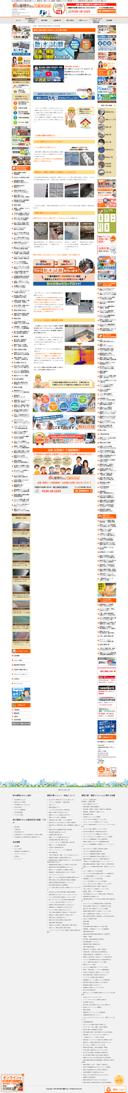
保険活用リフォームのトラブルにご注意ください (108, 574)
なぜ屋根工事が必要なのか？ (107, 340)
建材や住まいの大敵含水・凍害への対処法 (21, 345)
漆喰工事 (108, 127)
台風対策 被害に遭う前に (56, 834)
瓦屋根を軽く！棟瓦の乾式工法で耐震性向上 (95, 952)
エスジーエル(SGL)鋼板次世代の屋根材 (21, 437)
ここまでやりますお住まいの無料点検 (96, 20)
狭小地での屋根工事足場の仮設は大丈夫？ (106, 426)
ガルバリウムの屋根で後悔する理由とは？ (21, 432)
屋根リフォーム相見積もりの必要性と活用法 (61, 869)
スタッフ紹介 (18, 660)
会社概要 (109, 20)
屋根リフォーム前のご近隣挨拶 (57, 817)
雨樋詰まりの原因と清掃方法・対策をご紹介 (61, 915)
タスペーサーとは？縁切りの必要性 (20, 228)
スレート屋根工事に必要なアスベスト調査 (94, 962)
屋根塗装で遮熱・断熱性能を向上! (107, 492)
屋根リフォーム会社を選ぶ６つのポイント (108, 438)
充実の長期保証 (18, 812)
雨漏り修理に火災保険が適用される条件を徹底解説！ (97, 1082)
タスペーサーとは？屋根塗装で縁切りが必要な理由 (97, 903)
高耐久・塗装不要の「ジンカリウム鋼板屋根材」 (96, 969)
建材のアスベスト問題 (21, 375)
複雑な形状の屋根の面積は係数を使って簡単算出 (96, 934)
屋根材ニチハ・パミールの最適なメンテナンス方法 (108, 412)
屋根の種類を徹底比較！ (104, 372)
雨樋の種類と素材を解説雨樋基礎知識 (21, 495)
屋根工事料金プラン (54, 807)
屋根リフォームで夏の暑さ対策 (57, 845)
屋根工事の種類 (106, 105)
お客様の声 (57, 20)
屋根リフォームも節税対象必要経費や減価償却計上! (108, 653)
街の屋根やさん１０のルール (22, 804)
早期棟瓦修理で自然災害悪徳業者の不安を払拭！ (21, 277)
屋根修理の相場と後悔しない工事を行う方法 (106, 349)
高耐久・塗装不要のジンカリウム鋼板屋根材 (21, 446)
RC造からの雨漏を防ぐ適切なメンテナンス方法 (96, 972)
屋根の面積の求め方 (20, 310)
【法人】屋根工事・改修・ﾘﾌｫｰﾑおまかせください (108, 649)
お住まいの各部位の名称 (21, 177)
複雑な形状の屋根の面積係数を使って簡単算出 (21, 314)
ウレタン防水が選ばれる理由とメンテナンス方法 (21, 233)
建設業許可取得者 (19, 665)
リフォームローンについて (56, 874)
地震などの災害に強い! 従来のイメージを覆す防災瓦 (97, 957)
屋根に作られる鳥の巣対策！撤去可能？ (107, 632)
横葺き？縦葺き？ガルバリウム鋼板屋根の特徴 (108, 320)
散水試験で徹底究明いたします (57, 832)
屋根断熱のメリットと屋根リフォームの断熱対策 (21, 490)
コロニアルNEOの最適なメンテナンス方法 (107, 421)
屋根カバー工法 (110, 119)
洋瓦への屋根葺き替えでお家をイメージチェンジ (21, 415)
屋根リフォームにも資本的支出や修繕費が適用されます (64, 877)
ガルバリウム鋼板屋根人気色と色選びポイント (107, 311)
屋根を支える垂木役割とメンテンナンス (21, 456)
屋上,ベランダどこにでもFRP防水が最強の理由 (22, 247)
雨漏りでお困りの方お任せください (58, 812)
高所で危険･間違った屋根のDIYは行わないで (95, 974)
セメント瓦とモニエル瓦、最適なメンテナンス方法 (97, 883)
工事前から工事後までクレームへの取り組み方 (107, 534)
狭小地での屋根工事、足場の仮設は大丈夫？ (95, 831)
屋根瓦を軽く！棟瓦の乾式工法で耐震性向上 (106, 465)
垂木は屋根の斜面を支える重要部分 (58, 885)
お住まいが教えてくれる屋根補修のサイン (107, 363)
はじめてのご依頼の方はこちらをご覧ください (61, 799)
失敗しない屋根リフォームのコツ (106, 345)
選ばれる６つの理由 (19, 802)
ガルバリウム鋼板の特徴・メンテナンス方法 (95, 967)
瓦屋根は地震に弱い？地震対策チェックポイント (108, 469)
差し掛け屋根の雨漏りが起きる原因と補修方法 (21, 332)
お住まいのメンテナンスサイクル (92, 997)
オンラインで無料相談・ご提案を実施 (59, 802)
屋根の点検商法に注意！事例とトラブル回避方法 (107, 556)
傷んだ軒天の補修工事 (89, 990)
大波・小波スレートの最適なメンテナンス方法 (21, 281)
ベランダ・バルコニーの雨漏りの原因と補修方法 (21, 257)
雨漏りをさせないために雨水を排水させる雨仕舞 (21, 353)
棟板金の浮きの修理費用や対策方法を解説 (21, 200)
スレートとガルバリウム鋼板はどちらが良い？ (107, 289)
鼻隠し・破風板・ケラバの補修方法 (21, 209)
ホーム (18, 20)
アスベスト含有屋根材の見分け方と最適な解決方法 (97, 959)
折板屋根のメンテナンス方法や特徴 (93, 878)
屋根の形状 (17, 318)
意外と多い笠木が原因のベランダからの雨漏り (21, 218)
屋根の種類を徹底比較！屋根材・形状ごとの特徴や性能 (98, 864)
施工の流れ (70, 20)
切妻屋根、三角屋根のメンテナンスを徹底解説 (21, 327)
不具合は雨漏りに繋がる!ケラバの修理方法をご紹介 (97, 906)
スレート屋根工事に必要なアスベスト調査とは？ (21, 500)
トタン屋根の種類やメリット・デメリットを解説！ (97, 876)
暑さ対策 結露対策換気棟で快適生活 (20, 340)
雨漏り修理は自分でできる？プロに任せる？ (21, 191)
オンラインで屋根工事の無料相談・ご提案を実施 (107, 521)
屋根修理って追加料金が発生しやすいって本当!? (107, 565)
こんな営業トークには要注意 (106, 548)
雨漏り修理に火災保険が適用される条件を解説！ (107, 501)
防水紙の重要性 (19, 379)
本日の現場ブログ (19, 832)
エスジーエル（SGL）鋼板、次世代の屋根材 (95, 1027)
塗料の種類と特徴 (106, 671)
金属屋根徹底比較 (88, 1022)
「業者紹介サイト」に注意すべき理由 (106, 579)
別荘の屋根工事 (104, 644)
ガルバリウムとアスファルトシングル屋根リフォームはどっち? (22, 421)
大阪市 (16, 716)
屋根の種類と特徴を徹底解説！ (20, 173)
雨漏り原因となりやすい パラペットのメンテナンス (63, 894)
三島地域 (16, 710)
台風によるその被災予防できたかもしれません (108, 447)
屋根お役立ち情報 (105, 442)
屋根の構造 (17, 205)
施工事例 (44, 20)
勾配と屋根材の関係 (20, 349)
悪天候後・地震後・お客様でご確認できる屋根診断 (97, 809)
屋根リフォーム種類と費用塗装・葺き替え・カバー (108, 376)
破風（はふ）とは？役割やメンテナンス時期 (21, 509)
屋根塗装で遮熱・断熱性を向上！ (92, 944)
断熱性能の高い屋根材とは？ (19, 485)
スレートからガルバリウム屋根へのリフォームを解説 (108, 293)
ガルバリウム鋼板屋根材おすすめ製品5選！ (107, 316)
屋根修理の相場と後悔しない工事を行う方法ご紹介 (63, 864)
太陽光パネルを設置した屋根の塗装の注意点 (107, 403)
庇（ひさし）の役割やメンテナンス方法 (21, 471)
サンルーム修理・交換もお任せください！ (107, 609)
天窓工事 (108, 172)
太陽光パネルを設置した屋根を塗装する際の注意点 (63, 925)
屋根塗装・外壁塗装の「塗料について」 (94, 811)
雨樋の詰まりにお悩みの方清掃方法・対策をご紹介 (108, 623)
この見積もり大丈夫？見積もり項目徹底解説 (106, 539)
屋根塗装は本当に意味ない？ (19, 186)
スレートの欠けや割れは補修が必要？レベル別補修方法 (98, 873)
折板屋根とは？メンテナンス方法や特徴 (107, 399)
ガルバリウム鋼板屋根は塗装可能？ (107, 302)
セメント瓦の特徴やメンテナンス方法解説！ (21, 262)
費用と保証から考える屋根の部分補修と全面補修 (62, 880)
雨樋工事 (108, 134)
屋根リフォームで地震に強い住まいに (59, 837)
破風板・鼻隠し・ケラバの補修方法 (93, 891)
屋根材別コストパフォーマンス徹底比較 (21, 391)
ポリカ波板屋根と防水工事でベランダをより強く (108, 618)
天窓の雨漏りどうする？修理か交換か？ (21, 480)
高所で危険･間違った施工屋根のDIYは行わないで (22, 451)
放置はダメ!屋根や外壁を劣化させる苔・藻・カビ (22, 405)
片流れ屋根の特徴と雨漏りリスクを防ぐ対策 (21, 322)
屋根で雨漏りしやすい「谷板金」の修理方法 (21, 358)
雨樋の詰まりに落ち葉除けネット (58, 917)
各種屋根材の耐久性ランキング (91, 1015)
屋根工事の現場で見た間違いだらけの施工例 (106, 478)
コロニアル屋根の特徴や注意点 (105, 390)
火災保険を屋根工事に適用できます (58, 839)
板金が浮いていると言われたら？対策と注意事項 (108, 561)
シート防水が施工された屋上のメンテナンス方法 (21, 238)
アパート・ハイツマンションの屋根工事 (106, 640)
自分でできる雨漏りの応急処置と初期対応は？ (107, 496)
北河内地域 (17, 719)
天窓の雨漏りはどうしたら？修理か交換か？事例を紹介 (98, 894)
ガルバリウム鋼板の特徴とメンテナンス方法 (21, 442)
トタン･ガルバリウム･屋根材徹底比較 (21, 427)
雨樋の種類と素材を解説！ (56, 922)
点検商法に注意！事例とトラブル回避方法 (60, 820)
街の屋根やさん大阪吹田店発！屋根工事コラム (27, 837)
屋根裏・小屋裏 (19, 336)
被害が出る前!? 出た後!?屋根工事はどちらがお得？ (108, 543)
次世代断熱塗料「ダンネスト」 (104, 487)
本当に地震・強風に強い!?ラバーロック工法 (95, 1050)
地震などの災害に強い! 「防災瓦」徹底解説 (107, 474)
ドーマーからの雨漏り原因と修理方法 (21, 476)
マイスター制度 (18, 815)
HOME (35, 26)
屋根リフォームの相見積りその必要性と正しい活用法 (108, 525)
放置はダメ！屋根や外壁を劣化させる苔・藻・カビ (97, 1042)
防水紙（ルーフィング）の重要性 (92, 1007)
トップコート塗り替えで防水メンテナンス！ (21, 505)
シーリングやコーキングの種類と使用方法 (21, 291)
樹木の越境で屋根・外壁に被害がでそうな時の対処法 (108, 570)
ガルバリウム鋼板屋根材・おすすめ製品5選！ (95, 839)
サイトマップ (18, 683)
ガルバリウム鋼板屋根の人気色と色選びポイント (96, 856)
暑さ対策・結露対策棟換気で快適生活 (93, 939)
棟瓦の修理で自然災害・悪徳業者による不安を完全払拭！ (99, 916)
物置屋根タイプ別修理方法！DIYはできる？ (106, 605)
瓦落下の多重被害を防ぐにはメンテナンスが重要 (107, 451)
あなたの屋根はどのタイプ (90, 804)
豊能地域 (16, 713)
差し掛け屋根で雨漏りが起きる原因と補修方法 (96, 1055)
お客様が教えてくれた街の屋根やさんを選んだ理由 (28, 834)
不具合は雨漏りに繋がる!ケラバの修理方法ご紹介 (22, 214)
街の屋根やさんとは (19, 799)
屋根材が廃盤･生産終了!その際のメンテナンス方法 (97, 911)
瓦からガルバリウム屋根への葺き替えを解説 (107, 298)
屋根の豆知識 (18, 387)
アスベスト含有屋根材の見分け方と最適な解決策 (21, 371)
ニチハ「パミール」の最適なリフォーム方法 (95, 822)
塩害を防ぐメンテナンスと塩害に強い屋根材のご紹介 (97, 1039)
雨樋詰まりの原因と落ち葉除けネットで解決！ (108, 627)
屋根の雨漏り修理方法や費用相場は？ (21, 461)
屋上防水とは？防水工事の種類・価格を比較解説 (21, 252)
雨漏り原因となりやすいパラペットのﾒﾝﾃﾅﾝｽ (21, 243)
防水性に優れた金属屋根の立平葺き (93, 1029)
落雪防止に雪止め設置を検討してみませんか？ (61, 904)
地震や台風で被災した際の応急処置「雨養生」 (21, 301)
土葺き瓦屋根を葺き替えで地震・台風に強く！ (21, 272)
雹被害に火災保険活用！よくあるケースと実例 (107, 505)
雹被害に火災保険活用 (89, 1077)
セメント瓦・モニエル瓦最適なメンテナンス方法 (21, 267)
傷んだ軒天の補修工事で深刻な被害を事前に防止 (21, 223)
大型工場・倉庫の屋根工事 (56, 847)
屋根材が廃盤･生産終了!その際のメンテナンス (21, 410)
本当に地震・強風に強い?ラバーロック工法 (22, 306)
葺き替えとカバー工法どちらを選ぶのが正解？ (107, 367)
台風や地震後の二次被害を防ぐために (107, 460)
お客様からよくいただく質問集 (91, 816)
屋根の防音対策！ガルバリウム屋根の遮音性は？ (108, 329)
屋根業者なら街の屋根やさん (22, 851)
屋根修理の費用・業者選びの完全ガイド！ (21, 181)
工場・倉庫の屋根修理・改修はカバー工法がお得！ (108, 614)
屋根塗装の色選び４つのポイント (105, 483)
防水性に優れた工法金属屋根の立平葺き (20, 296)
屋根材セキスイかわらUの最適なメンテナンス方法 (108, 417)
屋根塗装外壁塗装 (108, 165)
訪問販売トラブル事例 (106, 552)
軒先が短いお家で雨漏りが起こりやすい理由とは (21, 366)
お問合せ (17, 679)
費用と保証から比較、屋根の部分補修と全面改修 (108, 358)
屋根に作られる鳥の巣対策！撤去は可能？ (60, 920)
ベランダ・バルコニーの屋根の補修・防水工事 (61, 842)
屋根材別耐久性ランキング (19, 396)
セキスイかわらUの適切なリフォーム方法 (94, 819)
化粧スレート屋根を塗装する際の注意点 (106, 408)
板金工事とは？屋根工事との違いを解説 (21, 196)
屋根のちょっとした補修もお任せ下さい (60, 815)
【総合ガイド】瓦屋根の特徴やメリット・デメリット (97, 861)
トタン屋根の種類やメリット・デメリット (106, 394)
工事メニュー (83, 20)
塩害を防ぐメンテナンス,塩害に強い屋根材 (22, 401)
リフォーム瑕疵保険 (19, 809)
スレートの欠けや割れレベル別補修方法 (106, 385)
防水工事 (108, 142)
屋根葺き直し (109, 150)
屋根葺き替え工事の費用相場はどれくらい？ (107, 354)
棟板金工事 (109, 157)
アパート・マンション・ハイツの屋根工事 (60, 850)
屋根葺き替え (109, 112)
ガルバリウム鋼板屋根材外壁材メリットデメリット (108, 325)
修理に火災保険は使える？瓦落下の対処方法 (108, 456)
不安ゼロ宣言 (18, 807)
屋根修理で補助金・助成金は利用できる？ (106, 510)
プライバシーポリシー (21, 674)
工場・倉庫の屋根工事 (106, 636)
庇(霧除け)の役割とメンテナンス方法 (20, 286)
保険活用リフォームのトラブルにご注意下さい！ (96, 1034)
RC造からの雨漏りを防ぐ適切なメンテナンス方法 (22, 466)
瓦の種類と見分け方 (20, 362)
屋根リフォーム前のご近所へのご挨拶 (106, 530)
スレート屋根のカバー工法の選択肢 (108, 381)
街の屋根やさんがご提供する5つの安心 (31, 20)
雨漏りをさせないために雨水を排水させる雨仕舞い (97, 1057)
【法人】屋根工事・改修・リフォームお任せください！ (64, 855)
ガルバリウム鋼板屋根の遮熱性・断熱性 (107, 307)
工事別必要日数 (104, 434)
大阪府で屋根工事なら (21, 669)
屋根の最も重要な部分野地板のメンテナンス (21, 383)
